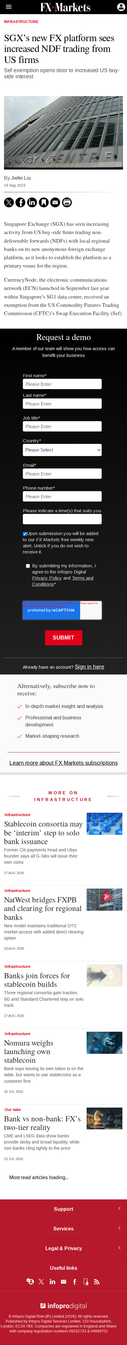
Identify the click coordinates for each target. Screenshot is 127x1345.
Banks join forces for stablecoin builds (37, 979)
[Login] (120, 6)
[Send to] (55, 202)
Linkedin (52, 1281)
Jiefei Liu (21, 178)
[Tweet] (9, 202)
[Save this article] (44, 202)
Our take (13, 1109)
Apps (85, 1281)
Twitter (41, 1281)
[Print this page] (67, 202)
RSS (96, 1281)
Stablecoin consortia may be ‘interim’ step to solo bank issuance (43, 832)
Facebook (74, 1281)
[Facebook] (20, 202)
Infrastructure (21, 22)
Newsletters (63, 1281)
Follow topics (30, 1281)
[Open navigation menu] (6, 7)
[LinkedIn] (32, 202)
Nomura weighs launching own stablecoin (28, 1051)
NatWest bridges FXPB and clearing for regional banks (43, 908)
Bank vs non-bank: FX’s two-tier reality (42, 1122)
